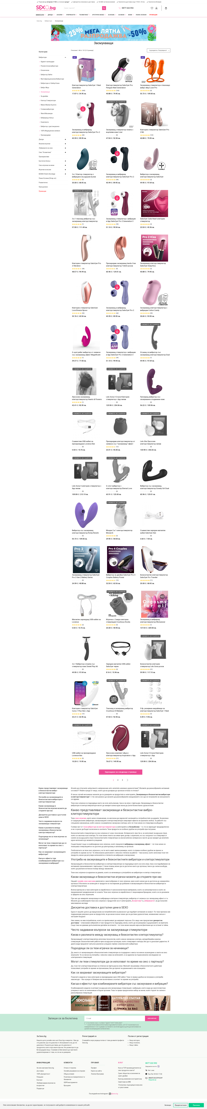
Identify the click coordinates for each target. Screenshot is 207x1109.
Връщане (67, 1085)
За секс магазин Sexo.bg (45, 1068)
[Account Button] (156, 8)
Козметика (136, 901)
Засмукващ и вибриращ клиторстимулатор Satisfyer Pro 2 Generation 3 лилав (120, 309)
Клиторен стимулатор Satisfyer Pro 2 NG (154, 131)
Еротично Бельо (98, 15)
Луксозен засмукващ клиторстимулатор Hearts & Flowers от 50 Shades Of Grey (87, 398)
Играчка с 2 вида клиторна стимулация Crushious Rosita (118, 620)
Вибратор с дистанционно (50, 126)
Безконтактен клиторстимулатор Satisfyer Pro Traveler (154, 576)
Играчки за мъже (45, 169)
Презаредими (46, 135)
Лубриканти (70, 15)
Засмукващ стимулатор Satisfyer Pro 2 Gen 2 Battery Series (86, 576)
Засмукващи (45, 92)
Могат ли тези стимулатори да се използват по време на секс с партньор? (52, 845)
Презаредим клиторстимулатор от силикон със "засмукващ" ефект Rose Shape (120, 442)
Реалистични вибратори (49, 66)
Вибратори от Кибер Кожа (50, 83)
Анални (59, 15)
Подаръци (40, 1088)
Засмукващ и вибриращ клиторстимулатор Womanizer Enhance (152, 620)
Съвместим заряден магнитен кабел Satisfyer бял (152, 531)
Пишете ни (152, 1080)
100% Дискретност (43, 1074)
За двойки (44, 96)
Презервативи (44, 157)
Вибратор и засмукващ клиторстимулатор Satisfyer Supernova (151, 175)
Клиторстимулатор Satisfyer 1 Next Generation (86, 86)
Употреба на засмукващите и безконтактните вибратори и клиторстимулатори (51, 799)
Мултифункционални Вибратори (52, 79)
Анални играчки (44, 144)
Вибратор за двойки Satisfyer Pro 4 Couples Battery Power (120, 576)
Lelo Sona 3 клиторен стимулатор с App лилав (86, 487)
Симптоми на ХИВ (124, 1082)
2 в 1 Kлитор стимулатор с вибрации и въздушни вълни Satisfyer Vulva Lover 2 (84, 175)
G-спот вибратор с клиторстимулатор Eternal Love (119, 487)
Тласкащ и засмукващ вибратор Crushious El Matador (119, 709)
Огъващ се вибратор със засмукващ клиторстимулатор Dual (155, 353)
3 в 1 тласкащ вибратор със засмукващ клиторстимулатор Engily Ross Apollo (85, 220)
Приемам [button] (196, 1105)
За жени (121, 15)
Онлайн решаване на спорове (74, 1071)
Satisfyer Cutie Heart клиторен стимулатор (152, 220)
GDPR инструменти (70, 1082)
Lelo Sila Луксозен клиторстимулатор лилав (150, 442)
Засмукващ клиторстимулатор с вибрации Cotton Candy (153, 309)
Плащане (40, 1077)
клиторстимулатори (106, 827)
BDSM (130, 15)
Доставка (40, 1071)
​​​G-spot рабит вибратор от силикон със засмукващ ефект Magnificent (86, 353)
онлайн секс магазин (86, 881)
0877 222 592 (127, 8)
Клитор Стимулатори (48, 100)
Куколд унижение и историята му (130, 1079)
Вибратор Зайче (46, 74)
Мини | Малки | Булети (48, 105)
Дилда (50, 15)
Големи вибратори (47, 109)
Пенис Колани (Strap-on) (47, 178)
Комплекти (45, 122)
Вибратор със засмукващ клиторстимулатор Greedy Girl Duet (154, 487)
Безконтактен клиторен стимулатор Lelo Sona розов (152, 665)
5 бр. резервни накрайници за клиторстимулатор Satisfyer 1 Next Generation (154, 709)
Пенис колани (141, 15)
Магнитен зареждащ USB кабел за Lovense (86, 620)
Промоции (153, 15)
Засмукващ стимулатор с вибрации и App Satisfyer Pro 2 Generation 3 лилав (121, 353)
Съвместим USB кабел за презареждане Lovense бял (83, 442)
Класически (45, 70)
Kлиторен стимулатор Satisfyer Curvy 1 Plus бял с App (85, 709)
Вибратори (40, 15)
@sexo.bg (114, 1094)
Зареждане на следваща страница (120, 772)
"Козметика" (83, 15)
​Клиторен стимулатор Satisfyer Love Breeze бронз (85, 309)
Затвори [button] (168, 1105)
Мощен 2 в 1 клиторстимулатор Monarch (119, 531)
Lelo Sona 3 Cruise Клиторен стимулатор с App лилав (117, 398)
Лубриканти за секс (46, 148)
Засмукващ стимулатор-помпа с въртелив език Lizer (119, 131)
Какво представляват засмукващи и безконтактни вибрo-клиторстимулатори (53, 790)
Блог (120, 1063)
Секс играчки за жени (46, 165)
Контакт (39, 1080)
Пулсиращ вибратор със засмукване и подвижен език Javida (152, 398)
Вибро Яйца (45, 87)
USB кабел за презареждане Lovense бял (84, 754)
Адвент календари (47, 62)
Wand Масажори (47, 113)
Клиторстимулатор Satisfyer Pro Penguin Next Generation (119, 86)
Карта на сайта (96, 1071)
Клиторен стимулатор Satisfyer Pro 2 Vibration (86, 264)
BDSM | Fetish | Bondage (47, 174)
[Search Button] (104, 8)
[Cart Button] (166, 8)
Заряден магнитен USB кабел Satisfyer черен (118, 665)
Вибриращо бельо (47, 118)
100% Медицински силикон (50, 131)
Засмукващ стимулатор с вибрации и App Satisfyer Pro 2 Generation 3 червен (121, 220)
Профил (94, 1068)
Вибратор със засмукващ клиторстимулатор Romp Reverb (85, 531)
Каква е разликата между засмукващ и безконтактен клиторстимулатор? (50, 830)
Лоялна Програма (97, 1074)
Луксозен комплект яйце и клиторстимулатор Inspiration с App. (121, 754)
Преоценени (43, 187)
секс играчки (80, 818)
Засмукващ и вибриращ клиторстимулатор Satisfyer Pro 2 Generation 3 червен (86, 131)
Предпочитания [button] (181, 1105)
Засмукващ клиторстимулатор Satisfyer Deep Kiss (153, 264)
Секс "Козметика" (45, 152)
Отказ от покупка (70, 1068)
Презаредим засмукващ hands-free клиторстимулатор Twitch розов (121, 264)
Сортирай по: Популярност (158, 50)
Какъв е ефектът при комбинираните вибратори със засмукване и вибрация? (51, 860)
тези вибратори (89, 827)
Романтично (43, 182)
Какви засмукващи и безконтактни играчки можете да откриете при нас (53, 808)
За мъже (111, 15)
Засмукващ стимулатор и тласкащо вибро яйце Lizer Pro (155, 86)
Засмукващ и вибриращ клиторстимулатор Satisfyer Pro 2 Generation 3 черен (120, 175)
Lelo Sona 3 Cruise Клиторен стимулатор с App (151, 754)
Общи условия (69, 1074)
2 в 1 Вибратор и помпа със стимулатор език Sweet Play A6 (85, 665)
